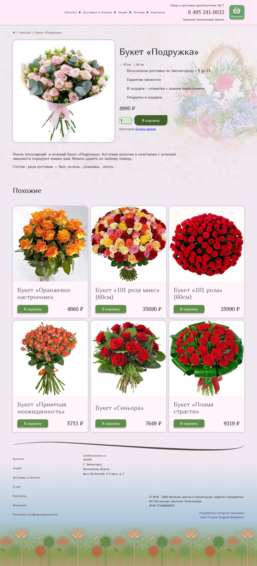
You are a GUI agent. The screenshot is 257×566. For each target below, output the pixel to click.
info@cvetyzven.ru (94, 455)
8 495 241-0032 (206, 12)
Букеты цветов (145, 129)
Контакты (158, 12)
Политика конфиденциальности (35, 514)
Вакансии (19, 505)
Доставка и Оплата (97, 12)
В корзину (151, 120)
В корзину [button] (33, 309)
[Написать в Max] (183, 12)
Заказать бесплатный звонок (203, 19)
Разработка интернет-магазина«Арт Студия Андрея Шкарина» (221, 515)
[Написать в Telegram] (176, 12)
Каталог (71, 12)
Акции (122, 12)
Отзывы (139, 12)
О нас (17, 487)
